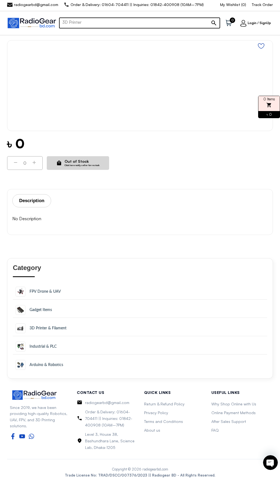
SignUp (265, 23)
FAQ (215, 430)
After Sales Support (228, 421)
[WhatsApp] (31, 436)
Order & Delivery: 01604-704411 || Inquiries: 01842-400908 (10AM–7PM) (108, 418)
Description (31, 200)
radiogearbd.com (155, 469)
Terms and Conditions (163, 421)
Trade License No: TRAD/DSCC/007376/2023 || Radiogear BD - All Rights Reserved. (140, 475)
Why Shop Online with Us (233, 404)
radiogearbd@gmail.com (107, 402)
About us (152, 430)
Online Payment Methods (233, 412)
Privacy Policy (156, 412)
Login (252, 23)
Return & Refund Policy (164, 404)
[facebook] (13, 436)
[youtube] (22, 436)
